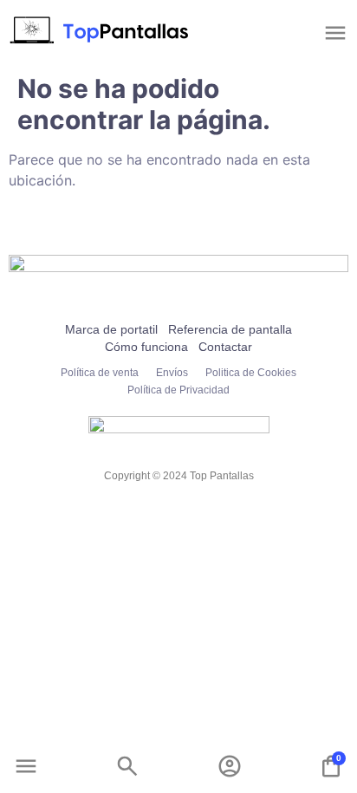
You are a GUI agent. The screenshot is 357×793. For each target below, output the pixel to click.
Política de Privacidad (178, 390)
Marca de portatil (111, 329)
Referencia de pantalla (230, 329)
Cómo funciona (146, 347)
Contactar (225, 347)
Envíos (172, 373)
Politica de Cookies (250, 373)
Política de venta (100, 373)
